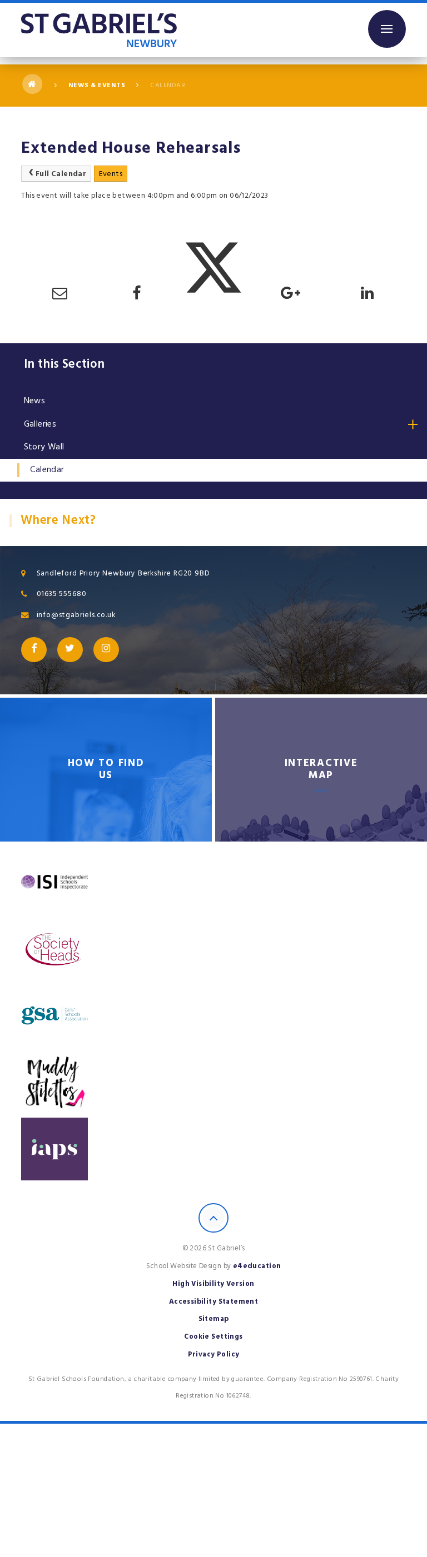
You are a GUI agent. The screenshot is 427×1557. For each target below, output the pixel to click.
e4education (257, 1266)
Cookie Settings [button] (213, 1336)
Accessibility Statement (213, 1301)
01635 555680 (62, 594)
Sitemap (213, 1319)
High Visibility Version (213, 1284)
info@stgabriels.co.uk (76, 615)
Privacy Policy (214, 1354)
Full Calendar (61, 174)
